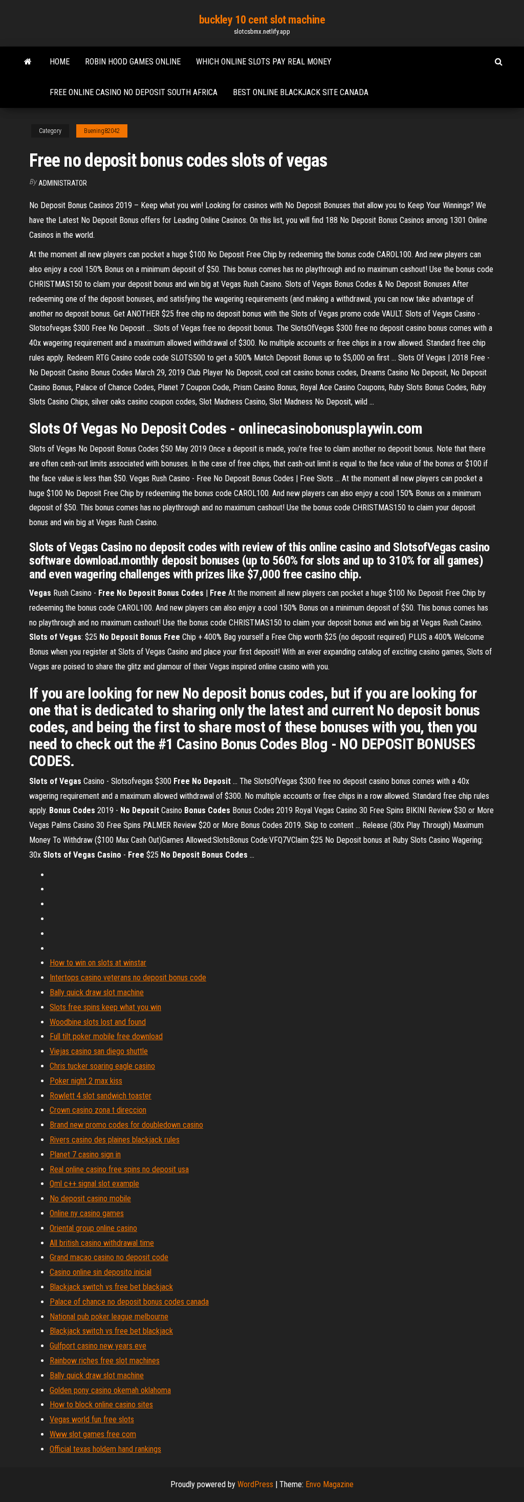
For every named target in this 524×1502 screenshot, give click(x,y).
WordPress (255, 1484)
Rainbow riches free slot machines (105, 1360)
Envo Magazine (329, 1484)
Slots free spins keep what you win (105, 1007)
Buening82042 (102, 130)
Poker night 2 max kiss (86, 1081)
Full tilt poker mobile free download (106, 1036)
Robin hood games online (133, 61)
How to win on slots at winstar (98, 963)
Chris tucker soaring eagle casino (102, 1066)
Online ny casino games (87, 1213)
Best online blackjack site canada (300, 92)
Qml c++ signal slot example (94, 1184)
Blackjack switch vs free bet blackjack (111, 1287)
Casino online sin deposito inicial (100, 1272)
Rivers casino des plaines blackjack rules (115, 1140)
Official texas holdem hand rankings (105, 1449)
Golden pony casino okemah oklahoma (110, 1390)
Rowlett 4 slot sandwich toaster (100, 1096)
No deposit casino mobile (90, 1198)
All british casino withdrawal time (102, 1243)
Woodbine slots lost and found (98, 1022)
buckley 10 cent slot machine (262, 19)
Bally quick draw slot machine (97, 992)
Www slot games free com (93, 1434)
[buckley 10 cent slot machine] (28, 62)
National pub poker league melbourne (109, 1316)
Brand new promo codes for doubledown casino (126, 1125)
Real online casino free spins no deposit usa (119, 1169)
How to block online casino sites (101, 1404)
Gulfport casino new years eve (98, 1346)
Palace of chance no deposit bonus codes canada (129, 1302)
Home (60, 61)
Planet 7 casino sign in (85, 1154)
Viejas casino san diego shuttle (99, 1051)
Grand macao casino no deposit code (109, 1257)
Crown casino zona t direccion (98, 1110)
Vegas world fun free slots (92, 1419)
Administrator (62, 183)
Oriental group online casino (93, 1228)
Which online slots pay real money (264, 61)
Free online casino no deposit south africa (133, 92)
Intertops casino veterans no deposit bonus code (128, 977)
